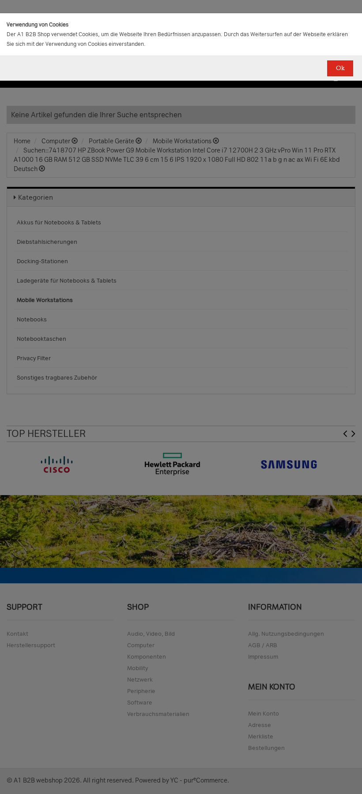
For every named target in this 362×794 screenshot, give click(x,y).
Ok (340, 68)
